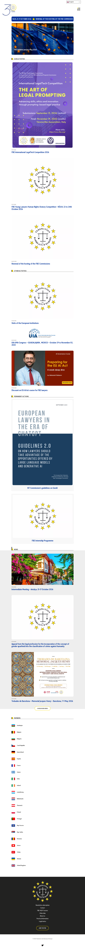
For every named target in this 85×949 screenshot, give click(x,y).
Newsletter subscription (42, 905)
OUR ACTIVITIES (19, 59)
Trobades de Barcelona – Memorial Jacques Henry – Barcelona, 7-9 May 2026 (42, 701)
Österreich (19, 805)
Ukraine (19, 859)
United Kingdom (21, 865)
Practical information (42, 919)
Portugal (19, 819)
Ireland (19, 785)
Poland (19, 812)
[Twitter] (42, 945)
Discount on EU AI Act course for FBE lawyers (30, 390)
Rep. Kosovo (20, 825)
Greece (19, 772)
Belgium (19, 732)
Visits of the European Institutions (25, 323)
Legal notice (42, 921)
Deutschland (20, 752)
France (19, 765)
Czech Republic (21, 745)
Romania (19, 839)
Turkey (19, 852)
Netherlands (20, 799)
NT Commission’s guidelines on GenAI (42, 488)
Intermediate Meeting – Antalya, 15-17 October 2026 (32, 589)
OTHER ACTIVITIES (20, 271)
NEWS (16, 549)
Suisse (18, 845)
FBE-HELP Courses (42, 910)
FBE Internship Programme (42, 540)
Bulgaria (19, 739)
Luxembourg (20, 792)
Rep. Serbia (20, 832)
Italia (18, 779)
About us (42, 916)
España (19, 759)
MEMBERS (17, 718)
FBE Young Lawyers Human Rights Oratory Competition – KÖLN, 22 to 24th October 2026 (42, 208)
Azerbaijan (20, 725)
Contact (42, 908)
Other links (43, 913)
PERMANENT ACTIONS (21, 396)
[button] (13, 39)
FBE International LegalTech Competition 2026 (30, 152)
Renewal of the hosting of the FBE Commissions (31, 263)
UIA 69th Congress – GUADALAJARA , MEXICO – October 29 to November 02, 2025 (42, 343)
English (71, 2)
